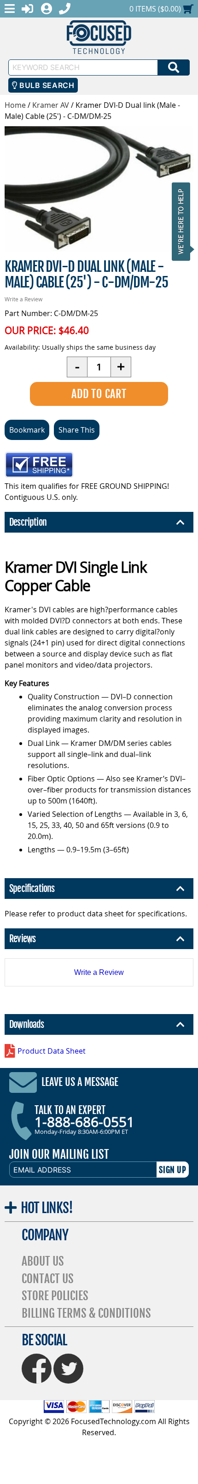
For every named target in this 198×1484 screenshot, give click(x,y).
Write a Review (23, 299)
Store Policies (55, 1296)
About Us (43, 1261)
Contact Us (48, 1279)
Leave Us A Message (79, 1082)
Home (15, 105)
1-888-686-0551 (84, 1121)
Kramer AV (50, 105)
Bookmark (27, 430)
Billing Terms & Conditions (86, 1313)
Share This (76, 430)
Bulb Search (45, 85)
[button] (183, 221)
